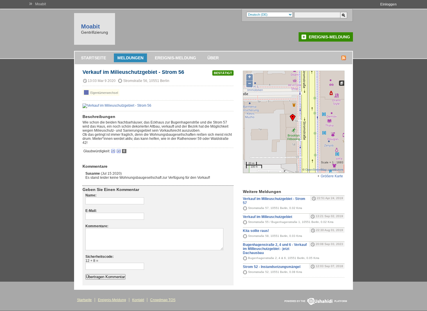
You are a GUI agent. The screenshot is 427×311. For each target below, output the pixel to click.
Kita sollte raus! (256, 231)
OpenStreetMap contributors (324, 169)
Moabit (40, 4)
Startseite (93, 58)
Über (213, 58)
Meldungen (130, 58)
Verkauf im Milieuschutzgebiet (267, 217)
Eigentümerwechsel (103, 92)
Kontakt (138, 300)
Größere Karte (332, 176)
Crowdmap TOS (162, 300)
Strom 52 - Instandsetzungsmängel (271, 267)
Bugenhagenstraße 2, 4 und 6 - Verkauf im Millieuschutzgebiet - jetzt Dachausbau (275, 249)
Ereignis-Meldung (329, 37)
